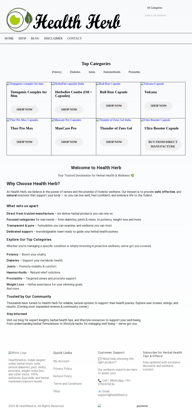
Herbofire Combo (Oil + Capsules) (73, 94)
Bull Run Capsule (113, 92)
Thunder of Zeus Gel (116, 128)
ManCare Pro (65, 128)
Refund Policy (62, 376)
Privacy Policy (62, 368)
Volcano (151, 92)
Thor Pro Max (21, 128)
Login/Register (19, 24)
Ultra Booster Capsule (161, 128)
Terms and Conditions (67, 383)
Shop (56, 391)
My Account (61, 361)
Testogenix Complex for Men (28, 94)
